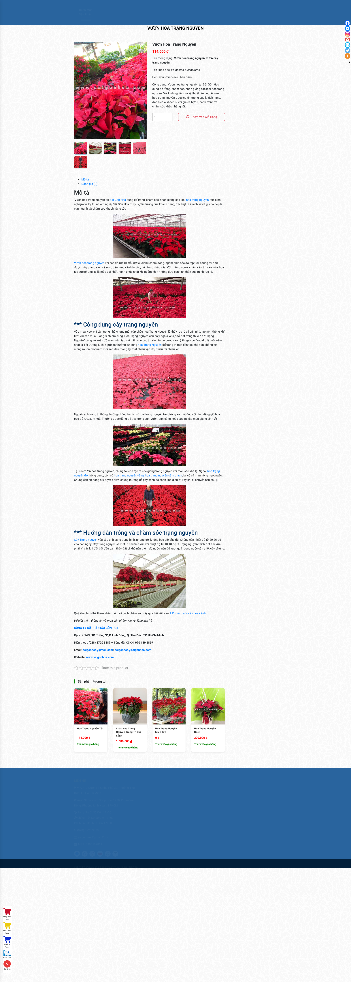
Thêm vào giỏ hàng (204, 117)
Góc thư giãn (207, 796)
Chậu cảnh (244, 75)
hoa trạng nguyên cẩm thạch (163, 475)
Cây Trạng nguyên (85, 539)
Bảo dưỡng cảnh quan (160, 784)
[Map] (277, 4)
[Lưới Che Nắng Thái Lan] (239, 281)
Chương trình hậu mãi (212, 784)
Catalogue (169, 19)
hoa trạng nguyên (197, 200)
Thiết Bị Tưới (7, 945)
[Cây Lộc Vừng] (239, 357)
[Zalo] (272, 4)
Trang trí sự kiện (156, 819)
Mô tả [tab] (85, 179)
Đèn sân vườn (247, 114)
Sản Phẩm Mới (247, 167)
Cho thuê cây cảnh (158, 790)
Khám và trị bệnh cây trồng (163, 802)
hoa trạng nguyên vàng (129, 475)
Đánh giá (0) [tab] (89, 184)
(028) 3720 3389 (88, 826)
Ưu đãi (185, 19)
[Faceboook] (247, 4)
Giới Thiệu (135, 19)
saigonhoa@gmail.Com (93, 834)
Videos (255, 814)
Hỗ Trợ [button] (213, 19)
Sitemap (204, 808)
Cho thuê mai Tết (157, 796)
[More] (347, 56)
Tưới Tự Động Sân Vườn (255, 193)
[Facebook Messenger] (347, 28)
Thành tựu (257, 802)
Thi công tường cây (158, 814)
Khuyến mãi (258, 796)
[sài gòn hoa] (109, 12)
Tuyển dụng (258, 808)
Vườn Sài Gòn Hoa (261, 819)
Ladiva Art (244, 147)
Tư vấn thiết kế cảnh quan (162, 825)
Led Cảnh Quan (7, 931)
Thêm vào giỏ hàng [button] (88, 744)
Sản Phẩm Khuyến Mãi (253, 160)
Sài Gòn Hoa (118, 200)
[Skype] (347, 45)
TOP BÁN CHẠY (246, 187)
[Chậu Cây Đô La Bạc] (239, 426)
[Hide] (349, 62)
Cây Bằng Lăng (261, 326)
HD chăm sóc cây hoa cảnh (188, 613)
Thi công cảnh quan (159, 808)
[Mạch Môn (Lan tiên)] (239, 453)
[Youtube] (267, 4)
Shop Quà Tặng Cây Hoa (255, 173)
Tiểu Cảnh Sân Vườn (252, 180)
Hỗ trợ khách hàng (210, 802)
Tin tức (199, 19)
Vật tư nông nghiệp (252, 200)
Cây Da (256, 301)
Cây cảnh (243, 68)
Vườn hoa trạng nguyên (89, 263)
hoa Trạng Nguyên (149, 344)
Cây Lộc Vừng (261, 350)
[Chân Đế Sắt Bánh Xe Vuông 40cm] (239, 508)
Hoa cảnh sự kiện (250, 127)
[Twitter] (252, 4)
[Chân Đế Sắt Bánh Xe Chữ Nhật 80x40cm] (239, 535)
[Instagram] (257, 4)
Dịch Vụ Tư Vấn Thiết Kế (254, 107)
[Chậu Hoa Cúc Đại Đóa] (239, 381)
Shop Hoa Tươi (7, 918)
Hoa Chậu (243, 134)
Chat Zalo (7, 958)
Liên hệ (152, 19)
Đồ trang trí (245, 121)
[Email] (262, 4)
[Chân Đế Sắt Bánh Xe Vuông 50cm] (239, 481)
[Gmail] (347, 39)
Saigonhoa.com (107, 863)
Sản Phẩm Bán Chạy (252, 154)
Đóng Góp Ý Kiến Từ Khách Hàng (217, 790)
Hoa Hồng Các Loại (251, 140)
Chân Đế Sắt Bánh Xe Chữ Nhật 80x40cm (263, 534)
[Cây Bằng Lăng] (239, 333)
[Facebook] (347, 23)
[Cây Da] (239, 308)
